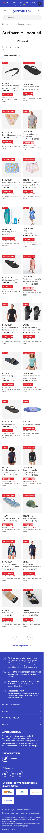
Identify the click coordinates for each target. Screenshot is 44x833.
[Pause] (40, 4)
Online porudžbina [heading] (11, 702)
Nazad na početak (20, 646)
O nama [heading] (5, 721)
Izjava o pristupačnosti (30, 809)
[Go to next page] (30, 637)
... (12, 24)
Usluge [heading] (5, 708)
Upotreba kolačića (23, 806)
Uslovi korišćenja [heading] (10, 715)
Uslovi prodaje (8, 806)
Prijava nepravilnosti (10, 809)
